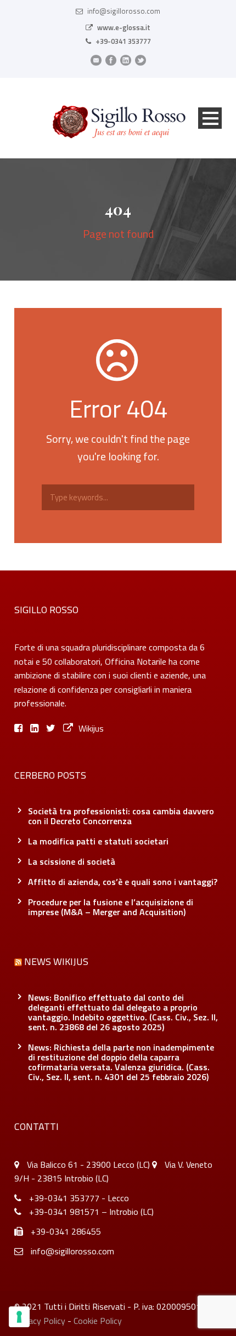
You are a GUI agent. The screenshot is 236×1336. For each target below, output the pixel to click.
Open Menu (210, 118)
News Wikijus (56, 961)
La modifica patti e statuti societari (98, 841)
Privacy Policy (39, 1320)
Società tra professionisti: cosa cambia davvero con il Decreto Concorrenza (121, 815)
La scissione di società (71, 861)
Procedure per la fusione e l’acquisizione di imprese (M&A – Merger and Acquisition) (110, 906)
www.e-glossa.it (123, 27)
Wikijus (91, 728)
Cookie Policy (98, 1320)
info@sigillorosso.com (123, 10)
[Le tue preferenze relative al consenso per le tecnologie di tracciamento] (19, 1316)
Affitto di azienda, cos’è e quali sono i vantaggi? (122, 881)
